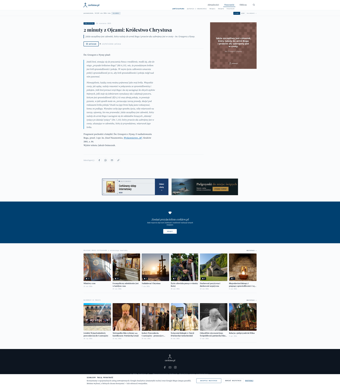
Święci (212, 9)
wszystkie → (252, 250)
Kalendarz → (252, 13)
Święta (221, 9)
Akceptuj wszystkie (208, 381)
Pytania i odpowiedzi (197, 9)
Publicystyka (178, 9)
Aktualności (213, 4)
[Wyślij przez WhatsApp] (105, 160)
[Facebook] (164, 367)
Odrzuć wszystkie (233, 381)
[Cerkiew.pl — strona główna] (91, 5)
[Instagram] (175, 367)
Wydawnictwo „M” (133, 137)
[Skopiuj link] (118, 160)
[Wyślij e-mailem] (112, 160)
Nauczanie (229, 4)
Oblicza (243, 4)
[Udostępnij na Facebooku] (99, 160)
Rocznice (231, 9)
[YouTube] (170, 367)
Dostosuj (249, 381)
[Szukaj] (254, 4)
